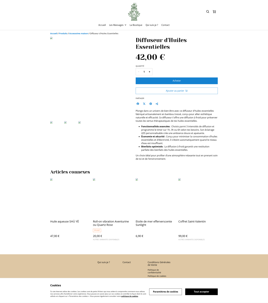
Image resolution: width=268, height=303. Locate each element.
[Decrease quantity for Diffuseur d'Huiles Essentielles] (138, 71)
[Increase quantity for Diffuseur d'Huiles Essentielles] (149, 71)
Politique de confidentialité (154, 271)
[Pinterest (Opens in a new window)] (151, 104)
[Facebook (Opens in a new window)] (138, 104)
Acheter (177, 80)
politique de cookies (129, 296)
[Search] (207, 12)
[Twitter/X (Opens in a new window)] (144, 104)
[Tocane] (134, 12)
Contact (127, 262)
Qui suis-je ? (103, 262)
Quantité (140, 66)
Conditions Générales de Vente (159, 263)
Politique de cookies (157, 276)
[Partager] (157, 104)
